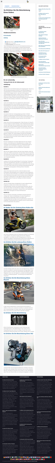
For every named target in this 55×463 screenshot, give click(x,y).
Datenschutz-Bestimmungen (32, 461)
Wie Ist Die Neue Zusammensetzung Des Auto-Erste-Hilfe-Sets (44, 42)
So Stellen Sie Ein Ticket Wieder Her (9, 391)
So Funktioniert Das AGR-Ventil (44, 48)
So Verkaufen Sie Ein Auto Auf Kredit (26, 439)
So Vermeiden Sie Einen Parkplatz (9, 443)
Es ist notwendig (7, 35)
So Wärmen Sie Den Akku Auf (42, 426)
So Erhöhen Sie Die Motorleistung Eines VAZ (18, 333)
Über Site (21, 461)
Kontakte (25, 461)
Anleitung (6, 37)
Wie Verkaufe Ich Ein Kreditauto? (26, 396)
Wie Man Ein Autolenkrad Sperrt (44, 91)
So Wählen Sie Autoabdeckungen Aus (27, 410)
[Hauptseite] (27, 1)
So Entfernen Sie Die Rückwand (44, 72)
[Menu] (1, 1)
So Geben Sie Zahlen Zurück (8, 428)
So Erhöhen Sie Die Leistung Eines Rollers (18, 242)
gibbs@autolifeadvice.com (20, 41)
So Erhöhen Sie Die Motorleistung (15, 313)
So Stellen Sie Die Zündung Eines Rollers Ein (18, 207)
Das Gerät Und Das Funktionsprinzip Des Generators (43, 68)
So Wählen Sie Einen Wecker (44, 59)
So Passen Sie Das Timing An (44, 74)
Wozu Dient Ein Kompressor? (44, 50)
